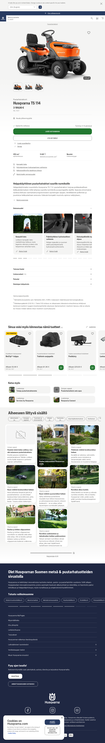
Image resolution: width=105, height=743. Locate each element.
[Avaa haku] (91, 18)
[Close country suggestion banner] (101, 3)
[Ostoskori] (97, 18)
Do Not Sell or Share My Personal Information (52, 730)
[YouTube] (77, 710)
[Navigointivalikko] (102, 18)
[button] (89, 32)
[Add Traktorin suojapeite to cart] (61, 367)
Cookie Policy (12, 733)
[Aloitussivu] (3, 18)
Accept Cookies (52, 722)
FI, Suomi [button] (10, 19)
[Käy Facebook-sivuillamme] (28, 710)
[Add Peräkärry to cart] (92, 367)
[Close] (62, 718)
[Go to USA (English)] (40, 7)
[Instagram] (52, 710)
